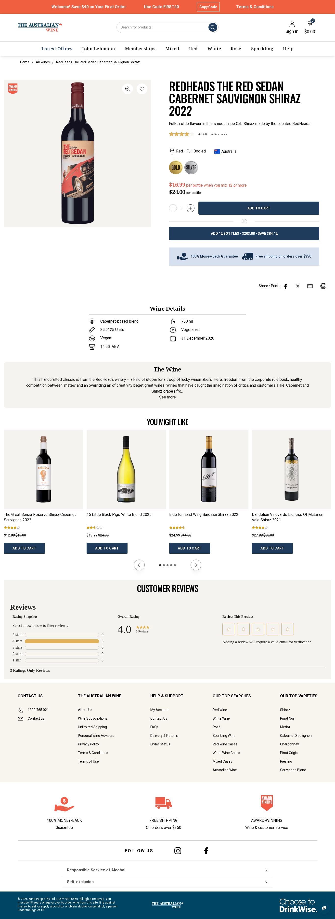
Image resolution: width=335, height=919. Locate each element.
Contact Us (158, 718)
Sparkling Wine (224, 736)
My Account (159, 710)
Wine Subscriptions (92, 718)
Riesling (286, 761)
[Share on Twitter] (297, 286)
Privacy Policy (88, 744)
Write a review (219, 134)
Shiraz (285, 710)
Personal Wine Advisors (96, 736)
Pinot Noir (287, 718)
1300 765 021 (38, 710)
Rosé (216, 727)
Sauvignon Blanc (293, 770)
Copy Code (208, 7)
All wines (43, 62)
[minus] (173, 208)
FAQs (154, 727)
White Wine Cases (226, 753)
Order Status (160, 744)
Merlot (285, 727)
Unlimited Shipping (92, 727)
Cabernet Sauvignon (296, 736)
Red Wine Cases (225, 744)
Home (24, 62)
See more (167, 397)
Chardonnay (289, 744)
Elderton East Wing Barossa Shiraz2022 (203, 514)
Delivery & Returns (164, 736)
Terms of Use (88, 761)
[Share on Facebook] (285, 286)
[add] (190, 208)
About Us (85, 710)
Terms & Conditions (255, 6)
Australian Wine (225, 770)
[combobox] (167, 27)
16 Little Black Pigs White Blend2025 (119, 514)
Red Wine (220, 710)
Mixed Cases (222, 761)
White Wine (221, 718)
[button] (142, 89)
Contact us (36, 718)
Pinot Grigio (289, 753)
